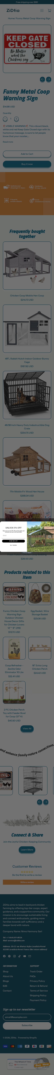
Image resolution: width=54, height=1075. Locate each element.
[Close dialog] (52, 523)
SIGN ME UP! (13, 541)
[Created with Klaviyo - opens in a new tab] (27, 553)
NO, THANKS (13, 545)
